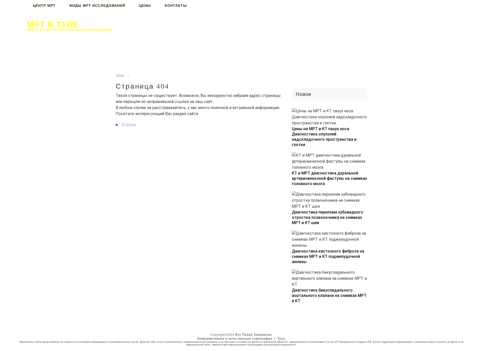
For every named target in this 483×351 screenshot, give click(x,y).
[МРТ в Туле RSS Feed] (10, 342)
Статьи (129, 124)
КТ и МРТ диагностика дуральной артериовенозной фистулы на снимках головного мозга (329, 178)
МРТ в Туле (52, 24)
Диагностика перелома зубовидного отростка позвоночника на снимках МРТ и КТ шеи (327, 217)
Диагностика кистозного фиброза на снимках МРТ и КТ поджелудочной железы (328, 256)
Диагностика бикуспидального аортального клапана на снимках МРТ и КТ (329, 295)
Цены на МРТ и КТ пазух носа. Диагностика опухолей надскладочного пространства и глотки (324, 136)
